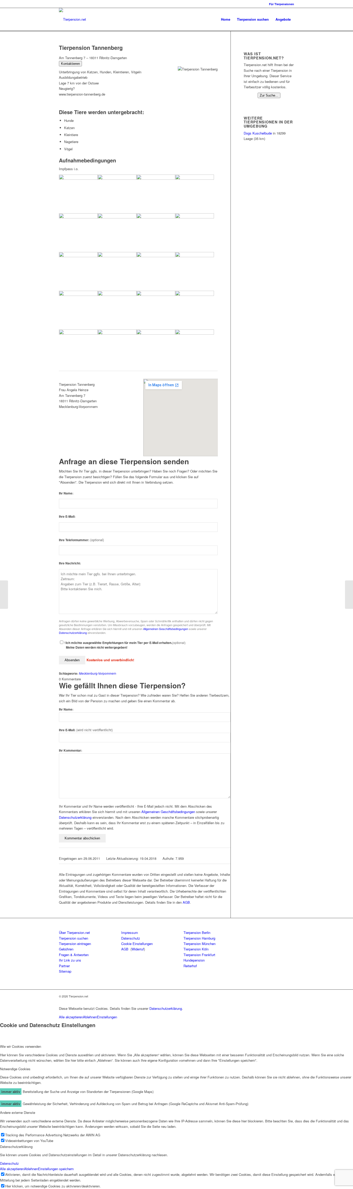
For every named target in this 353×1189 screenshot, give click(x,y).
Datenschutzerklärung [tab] (16, 1146)
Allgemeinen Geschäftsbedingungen (165, 629)
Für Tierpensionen (281, 4)
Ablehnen (90, 1016)
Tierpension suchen (73, 938)
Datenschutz (130, 938)
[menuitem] (280, 4)
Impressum (129, 932)
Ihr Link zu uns (70, 960)
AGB (186, 902)
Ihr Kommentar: (70, 750)
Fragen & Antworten (74, 954)
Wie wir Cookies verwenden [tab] (20, 1046)
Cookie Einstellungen (137, 943)
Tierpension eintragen (75, 943)
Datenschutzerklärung (73, 633)
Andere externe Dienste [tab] (17, 1112)
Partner (64, 965)
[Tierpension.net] (72, 19)
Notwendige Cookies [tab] (15, 1068)
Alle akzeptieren (71, 1016)
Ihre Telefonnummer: (81, 540)
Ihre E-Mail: (67, 516)
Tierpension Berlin (196, 932)
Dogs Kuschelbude (258, 133)
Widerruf (138, 949)
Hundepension (194, 960)
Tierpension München (199, 943)
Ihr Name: (66, 493)
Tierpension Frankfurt (199, 954)
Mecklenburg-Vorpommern (97, 673)
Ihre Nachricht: (70, 563)
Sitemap (65, 971)
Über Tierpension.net (74, 932)
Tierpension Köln (196, 949)
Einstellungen (107, 1016)
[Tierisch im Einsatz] (4, 594)
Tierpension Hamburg (199, 938)
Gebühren (66, 949)
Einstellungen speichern (56, 1168)
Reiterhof (190, 965)
